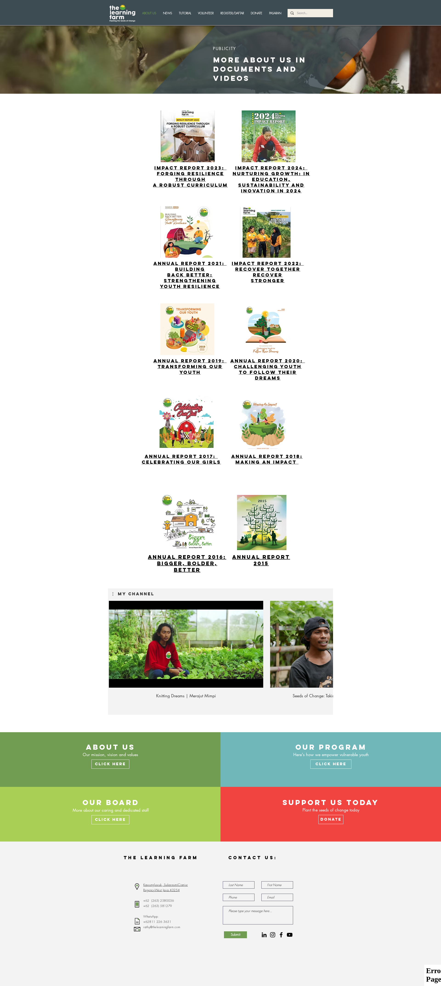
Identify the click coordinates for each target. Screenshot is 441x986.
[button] (206, 13)
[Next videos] (324, 345)
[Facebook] (281, 934)
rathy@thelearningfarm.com (161, 927)
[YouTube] (289, 934)
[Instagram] (272, 934)
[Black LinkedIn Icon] (264, 934)
